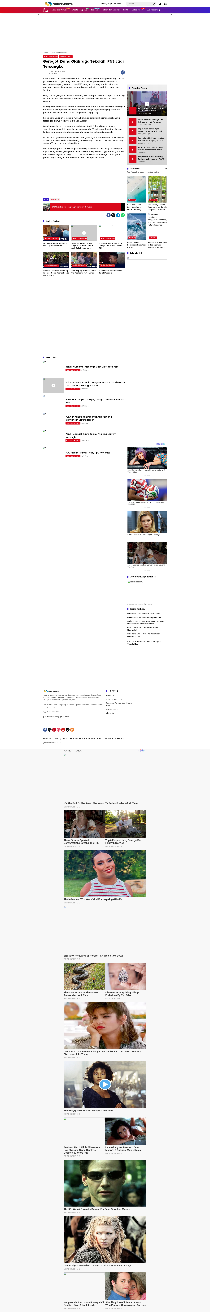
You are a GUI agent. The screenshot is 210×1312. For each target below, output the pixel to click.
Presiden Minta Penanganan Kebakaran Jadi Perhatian (150, 120)
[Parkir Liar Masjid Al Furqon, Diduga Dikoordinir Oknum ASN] (112, 233)
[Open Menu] (165, 3)
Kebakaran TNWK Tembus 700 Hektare (143, 613)
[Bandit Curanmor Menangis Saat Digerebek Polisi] (56, 233)
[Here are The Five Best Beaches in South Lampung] (136, 189)
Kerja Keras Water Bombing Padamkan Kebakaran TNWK (151, 158)
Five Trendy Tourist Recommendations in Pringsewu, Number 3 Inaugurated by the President (157, 207)
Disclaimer (109, 738)
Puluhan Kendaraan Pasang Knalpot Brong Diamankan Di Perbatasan (56, 273)
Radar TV (110, 695)
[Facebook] (108, 215)
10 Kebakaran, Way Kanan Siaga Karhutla (144, 617)
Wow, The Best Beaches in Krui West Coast (136, 245)
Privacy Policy (112, 709)
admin (51, 71)
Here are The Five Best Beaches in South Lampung (134, 207)
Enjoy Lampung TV (114, 699)
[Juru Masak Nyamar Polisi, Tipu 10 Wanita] (112, 260)
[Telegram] (118, 215)
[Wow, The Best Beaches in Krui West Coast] (136, 226)
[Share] (123, 72)
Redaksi (120, 738)
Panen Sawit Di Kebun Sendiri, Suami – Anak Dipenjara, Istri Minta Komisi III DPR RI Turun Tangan (151, 139)
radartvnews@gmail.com (58, 716)
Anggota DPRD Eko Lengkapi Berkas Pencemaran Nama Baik (150, 148)
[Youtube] (63, 730)
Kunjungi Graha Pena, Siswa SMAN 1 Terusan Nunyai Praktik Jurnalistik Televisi (145, 622)
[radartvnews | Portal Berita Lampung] (58, 3)
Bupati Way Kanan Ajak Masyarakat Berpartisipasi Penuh (150, 130)
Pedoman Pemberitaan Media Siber (85, 738)
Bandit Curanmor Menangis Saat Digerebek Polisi (55, 244)
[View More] (166, 168)
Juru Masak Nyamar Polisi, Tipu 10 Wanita (110, 271)
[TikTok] (68, 730)
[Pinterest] (54, 730)
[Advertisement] (105, 32)
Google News (133, 644)
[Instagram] (59, 730)
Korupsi (56, 199)
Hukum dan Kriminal (51, 56)
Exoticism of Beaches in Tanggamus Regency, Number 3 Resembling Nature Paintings (157, 245)
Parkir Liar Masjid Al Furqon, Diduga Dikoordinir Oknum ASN (111, 245)
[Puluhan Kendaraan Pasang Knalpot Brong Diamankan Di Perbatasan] (56, 260)
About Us (110, 713)
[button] (153, 4)
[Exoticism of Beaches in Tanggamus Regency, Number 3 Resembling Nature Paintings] (157, 226)
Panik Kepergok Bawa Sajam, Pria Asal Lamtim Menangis (83, 271)
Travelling (132, 200)
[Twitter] (113, 215)
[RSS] (72, 730)
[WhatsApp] (123, 215)
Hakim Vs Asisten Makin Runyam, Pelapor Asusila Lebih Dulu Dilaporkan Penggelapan (82, 245)
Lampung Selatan (66, 56)
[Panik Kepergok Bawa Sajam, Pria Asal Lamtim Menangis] (84, 260)
